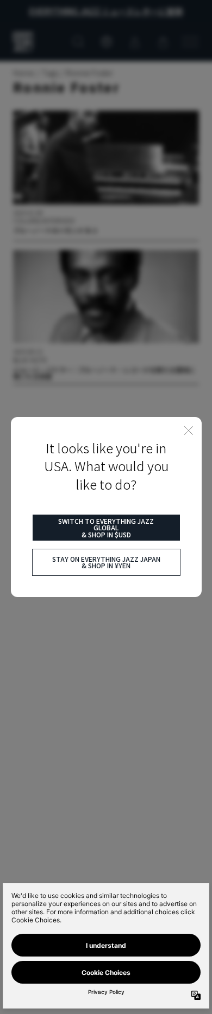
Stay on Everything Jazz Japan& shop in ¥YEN (106, 562)
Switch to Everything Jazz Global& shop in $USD (106, 527)
